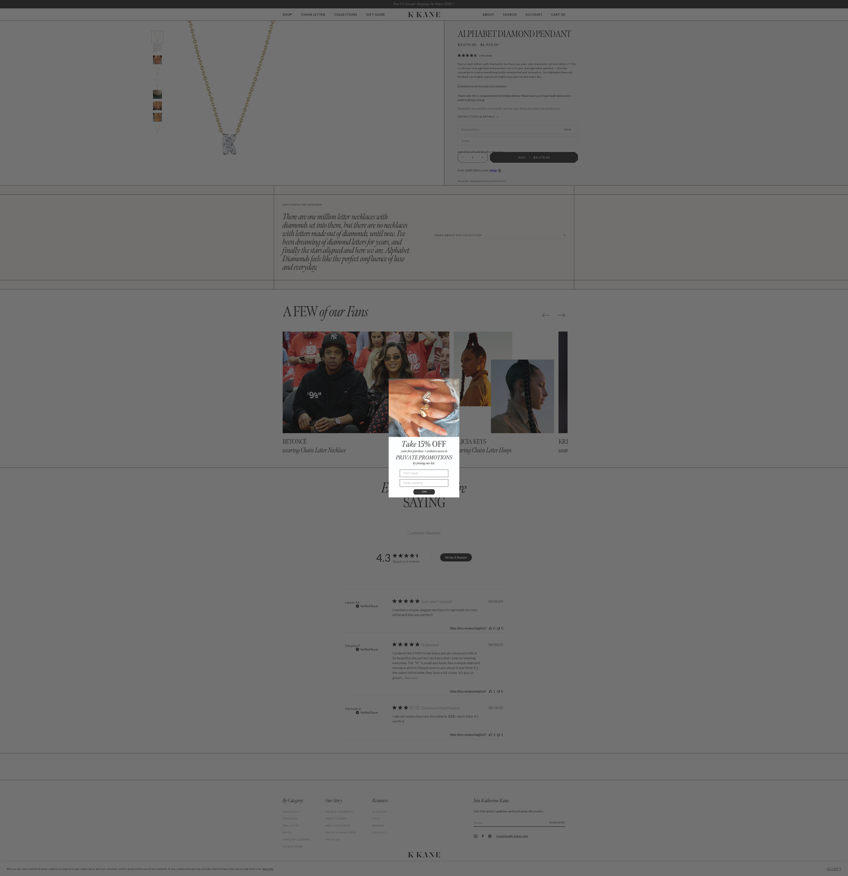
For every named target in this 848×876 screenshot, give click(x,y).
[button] (424, 492)
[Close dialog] (455, 382)
